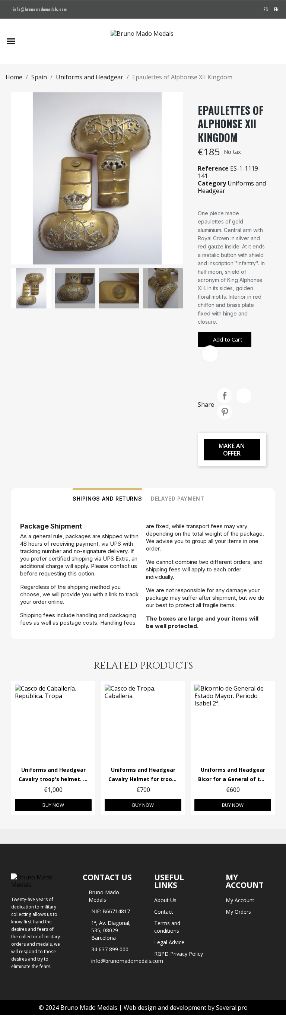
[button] (25, 41)
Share (224, 395)
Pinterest (224, 412)
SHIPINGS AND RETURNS (107, 498)
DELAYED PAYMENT (177, 498)
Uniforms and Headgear (232, 187)
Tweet (243, 395)
